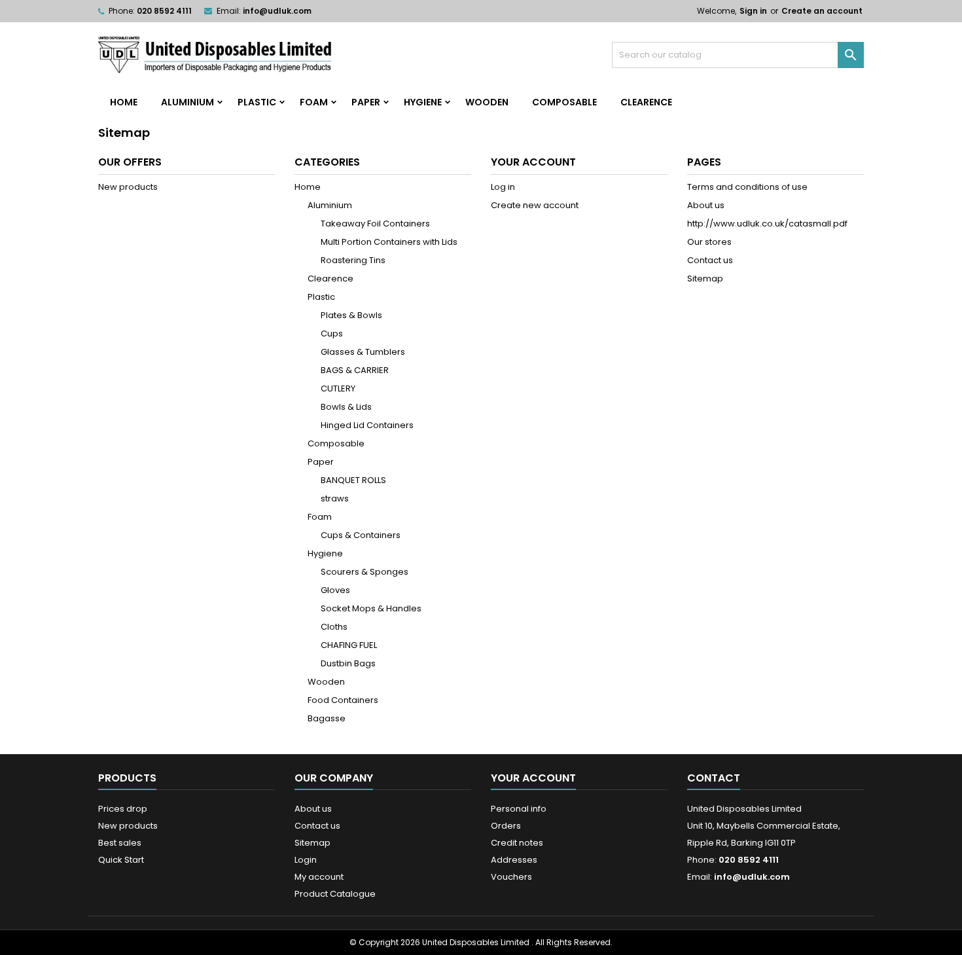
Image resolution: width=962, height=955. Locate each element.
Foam (314, 102)
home (123, 102)
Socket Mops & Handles (371, 608)
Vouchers (511, 877)
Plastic (257, 102)
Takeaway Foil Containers (375, 223)
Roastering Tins (353, 260)
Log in (503, 187)
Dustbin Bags (348, 663)
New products (128, 187)
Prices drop (122, 808)
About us (705, 205)
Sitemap (705, 278)
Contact (713, 777)
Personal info (518, 808)
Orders (506, 826)
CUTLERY (338, 388)
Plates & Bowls (351, 315)
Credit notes (517, 843)
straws (335, 498)
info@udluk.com (277, 10)
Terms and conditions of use (747, 187)
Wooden (486, 102)
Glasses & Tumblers (363, 352)
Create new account (535, 205)
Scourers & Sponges (364, 572)
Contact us (710, 260)
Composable (564, 102)
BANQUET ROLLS (353, 480)
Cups (332, 333)
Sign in (753, 10)
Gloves (335, 590)
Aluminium (187, 102)
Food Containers (343, 700)
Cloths (334, 627)
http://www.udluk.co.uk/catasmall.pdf (767, 223)
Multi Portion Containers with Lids (389, 242)
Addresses (514, 860)
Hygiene (423, 102)
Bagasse (327, 718)
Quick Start (121, 860)
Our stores (709, 242)
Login (305, 860)
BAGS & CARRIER (355, 370)
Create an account (822, 10)
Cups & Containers (361, 535)
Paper (365, 102)
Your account (533, 777)
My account (319, 877)
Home (307, 187)
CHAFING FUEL (349, 645)
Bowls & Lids (346, 407)
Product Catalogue (335, 894)
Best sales (119, 843)
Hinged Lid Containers (367, 425)
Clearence (646, 102)
